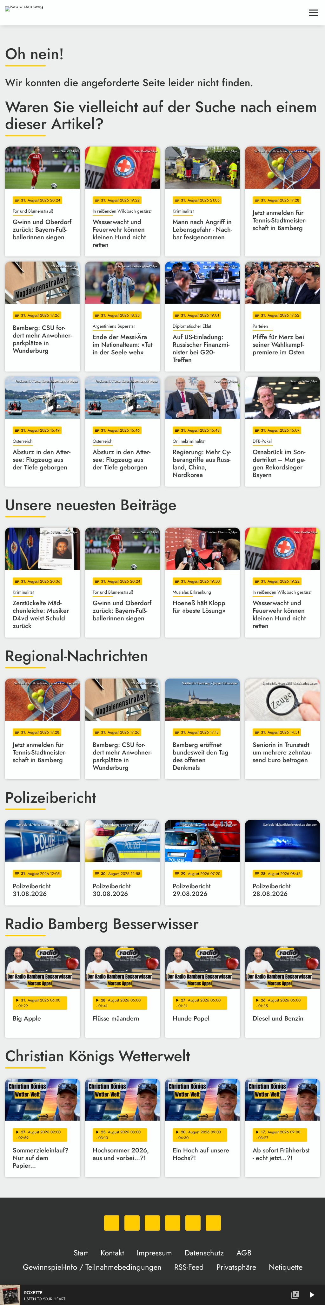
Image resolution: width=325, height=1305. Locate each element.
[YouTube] (172, 1223)
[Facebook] (132, 1223)
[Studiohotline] (213, 1223)
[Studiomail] (193, 1223)
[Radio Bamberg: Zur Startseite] (155, 12)
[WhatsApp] (111, 1223)
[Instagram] (152, 1223)
